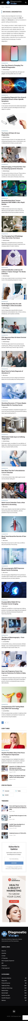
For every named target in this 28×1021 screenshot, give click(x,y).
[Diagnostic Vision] (14, 2)
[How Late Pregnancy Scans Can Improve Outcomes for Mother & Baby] (14, 659)
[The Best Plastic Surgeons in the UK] (5, 818)
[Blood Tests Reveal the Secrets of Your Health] (14, 524)
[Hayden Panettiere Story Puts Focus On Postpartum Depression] (14, 741)
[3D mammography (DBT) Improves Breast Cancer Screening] (14, 556)
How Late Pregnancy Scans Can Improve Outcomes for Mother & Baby (17, 807)
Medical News (5, 990)
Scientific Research (6, 998)
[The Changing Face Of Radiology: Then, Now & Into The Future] (14, 224)
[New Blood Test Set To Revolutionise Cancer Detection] (14, 458)
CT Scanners (5, 958)
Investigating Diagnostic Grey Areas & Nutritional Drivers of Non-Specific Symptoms (14, 99)
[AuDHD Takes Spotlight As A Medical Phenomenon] (5, 826)
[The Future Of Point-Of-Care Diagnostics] (14, 121)
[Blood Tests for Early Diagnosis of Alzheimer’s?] (14, 359)
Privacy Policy (14, 868)
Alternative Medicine (6, 978)
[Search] (25, 2)
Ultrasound (4, 965)
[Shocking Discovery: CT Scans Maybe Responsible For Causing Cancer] (14, 391)
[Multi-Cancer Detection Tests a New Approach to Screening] (14, 490)
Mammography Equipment (8, 960)
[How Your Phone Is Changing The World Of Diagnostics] (14, 53)
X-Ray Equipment (6, 968)
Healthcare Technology (7, 988)
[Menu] (3, 2)
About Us (4, 950)
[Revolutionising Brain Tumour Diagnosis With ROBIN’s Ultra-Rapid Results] (14, 188)
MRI (2, 963)
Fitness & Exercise (6, 983)
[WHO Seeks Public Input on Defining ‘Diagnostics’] (14, 425)
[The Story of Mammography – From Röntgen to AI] (14, 625)
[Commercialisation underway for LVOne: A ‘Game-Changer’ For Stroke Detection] (14, 258)
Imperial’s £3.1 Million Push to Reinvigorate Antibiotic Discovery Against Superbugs (17, 768)
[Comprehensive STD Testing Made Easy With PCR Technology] (14, 695)
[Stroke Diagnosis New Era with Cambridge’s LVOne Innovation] (14, 291)
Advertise (4, 953)
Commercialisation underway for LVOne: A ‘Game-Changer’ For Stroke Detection (14, 271)
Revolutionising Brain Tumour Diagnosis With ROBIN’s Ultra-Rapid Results (13, 202)
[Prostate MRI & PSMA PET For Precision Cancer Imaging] (14, 590)
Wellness (4, 1000)
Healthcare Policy (6, 985)
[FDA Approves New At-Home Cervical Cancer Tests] (14, 325)
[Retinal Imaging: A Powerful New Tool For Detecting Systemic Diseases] (14, 155)
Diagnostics (4, 980)
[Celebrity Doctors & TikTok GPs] (5, 835)
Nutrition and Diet (6, 995)
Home (3, 7)
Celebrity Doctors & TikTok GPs (17, 833)
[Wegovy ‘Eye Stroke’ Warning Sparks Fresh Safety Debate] (5, 778)
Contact (3, 955)
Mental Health (5, 993)
